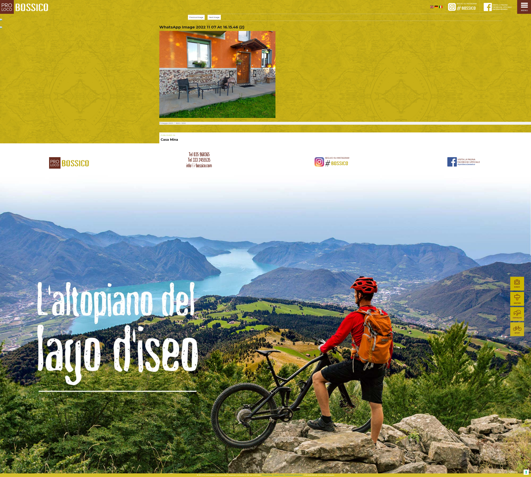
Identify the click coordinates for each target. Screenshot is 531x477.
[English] (432, 7)
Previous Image (196, 17)
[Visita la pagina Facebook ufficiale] (500, 7)
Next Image (214, 17)
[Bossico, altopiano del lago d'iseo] (25, 7)
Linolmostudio (329, 475)
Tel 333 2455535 (199, 160)
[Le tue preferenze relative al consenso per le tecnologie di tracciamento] (526, 472)
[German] (436, 7)
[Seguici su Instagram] (465, 7)
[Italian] (440, 7)
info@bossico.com (199, 165)
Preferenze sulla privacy (294, 475)
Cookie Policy (278, 475)
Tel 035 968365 (199, 154)
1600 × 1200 (181, 123)
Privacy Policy (267, 475)
